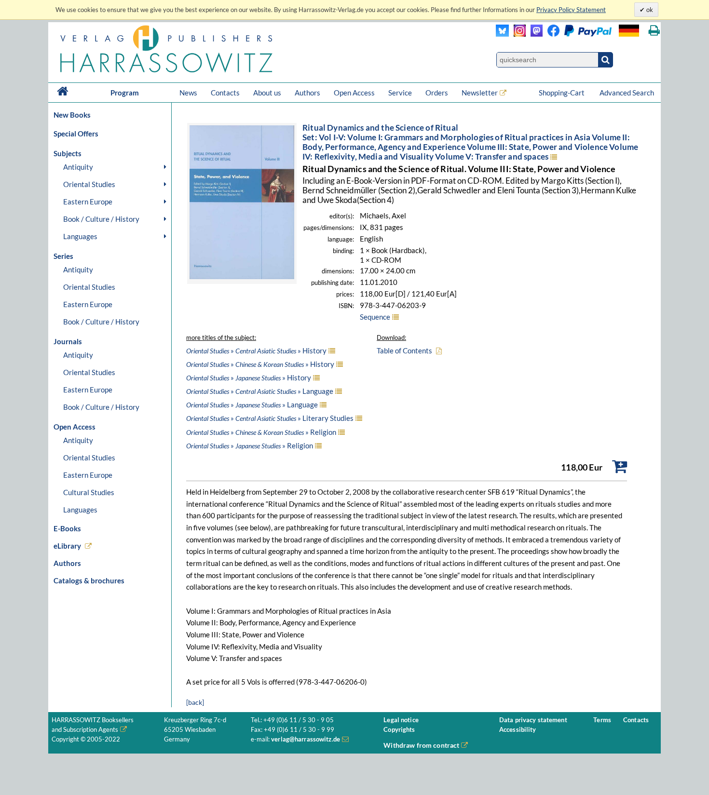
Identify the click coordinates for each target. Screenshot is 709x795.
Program (124, 92)
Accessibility (517, 729)
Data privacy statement (533, 720)
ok (649, 9)
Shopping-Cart (562, 92)
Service (400, 92)
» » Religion (261, 432)
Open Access (354, 92)
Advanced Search (627, 92)
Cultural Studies (88, 492)
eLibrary (67, 545)
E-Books (67, 528)
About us (267, 92)
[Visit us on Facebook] (577, 34)
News (188, 92)
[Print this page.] (654, 31)
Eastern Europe (87, 201)
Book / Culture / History (101, 219)
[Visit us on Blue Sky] (502, 34)
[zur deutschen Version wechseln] (629, 31)
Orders (436, 92)
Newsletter (480, 92)
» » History (256, 350)
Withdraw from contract (421, 745)
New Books (72, 114)
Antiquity (78, 166)
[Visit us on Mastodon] (534, 34)
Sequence (375, 316)
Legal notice (401, 720)
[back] (195, 702)
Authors (307, 92)
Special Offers (76, 133)
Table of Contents (404, 350)
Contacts (225, 92)
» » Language (259, 391)
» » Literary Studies (270, 418)
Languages (80, 236)
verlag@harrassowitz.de (305, 739)
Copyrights (399, 729)
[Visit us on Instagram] (517, 34)
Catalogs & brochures (89, 580)
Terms (602, 720)
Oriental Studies (89, 184)
